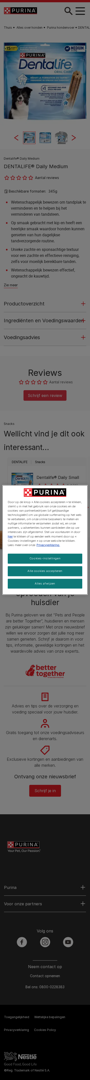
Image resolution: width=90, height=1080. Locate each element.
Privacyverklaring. (48, 545)
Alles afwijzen (45, 583)
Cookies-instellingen (45, 558)
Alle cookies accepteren (45, 571)
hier (10, 536)
